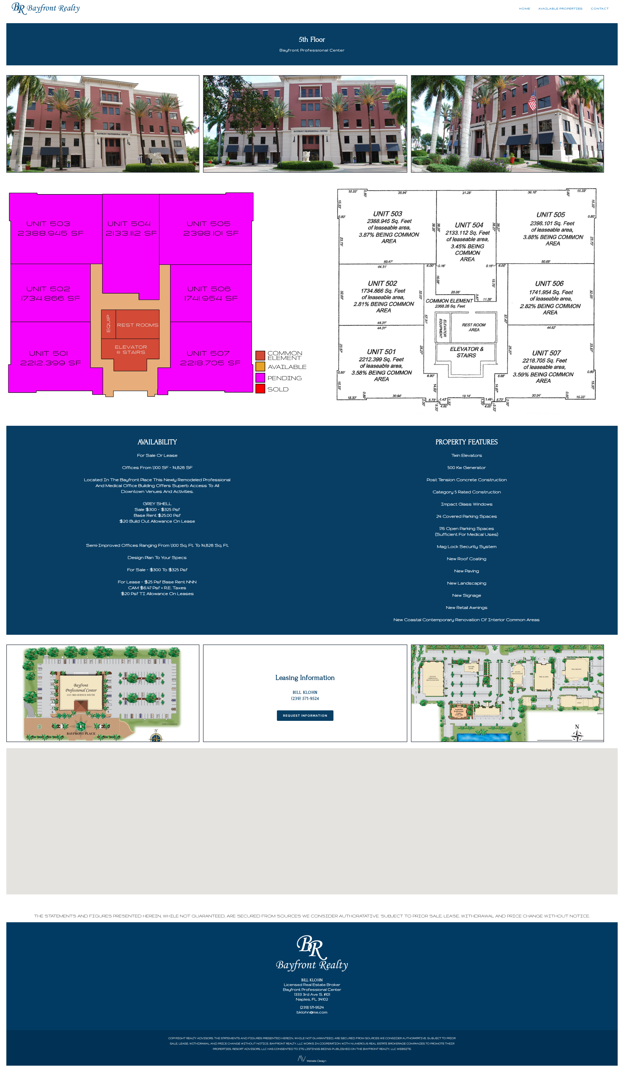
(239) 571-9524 (312, 1007)
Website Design (316, 1060)
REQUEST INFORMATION (305, 715)
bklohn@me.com (312, 1012)
